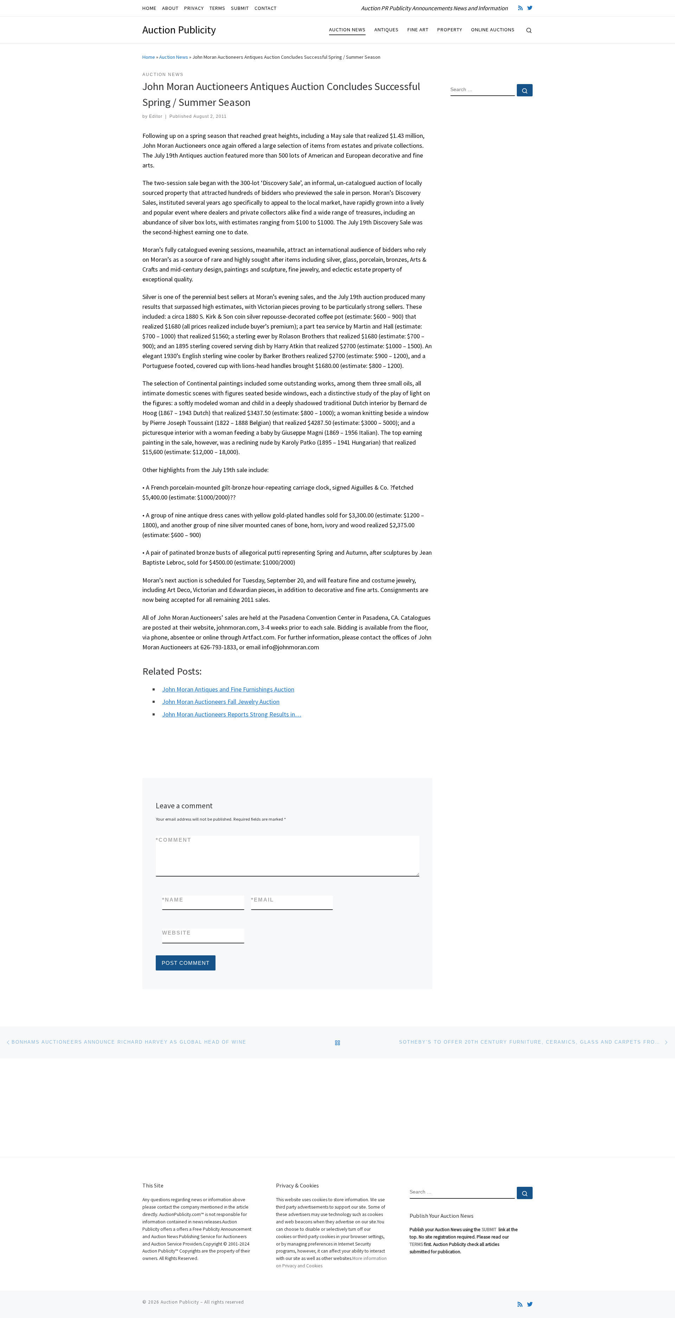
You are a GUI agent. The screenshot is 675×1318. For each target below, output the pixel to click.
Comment (173, 840)
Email (262, 900)
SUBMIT (489, 1230)
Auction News (173, 57)
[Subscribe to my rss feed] (520, 8)
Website (176, 933)
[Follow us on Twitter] (530, 8)
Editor (155, 116)
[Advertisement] (491, 215)
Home (148, 57)
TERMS (416, 1244)
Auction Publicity (180, 1302)
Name (173, 900)
